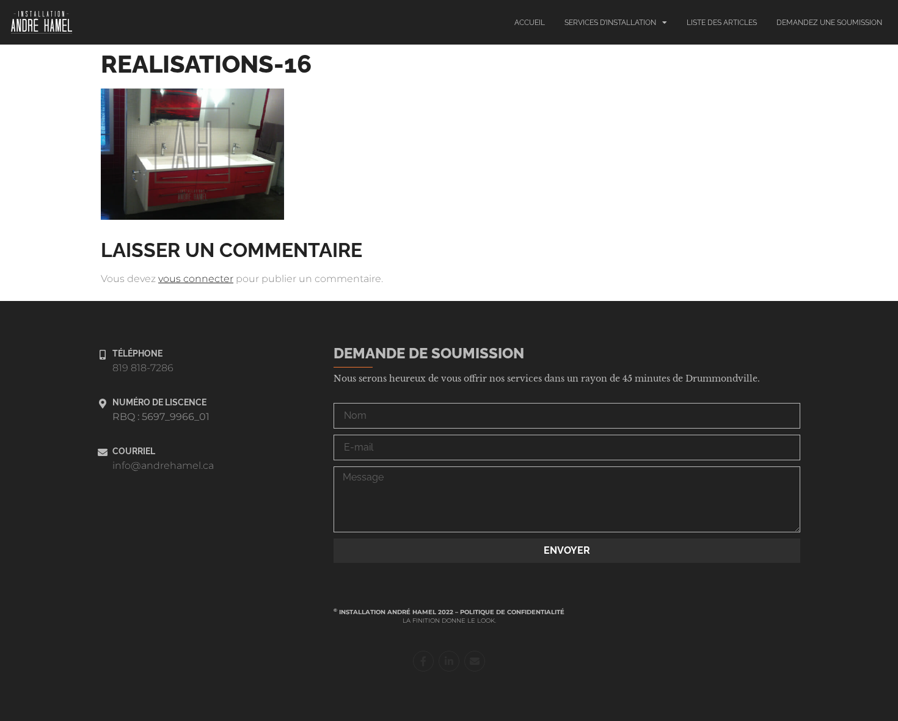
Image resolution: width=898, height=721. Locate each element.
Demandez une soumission (829, 22)
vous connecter (195, 278)
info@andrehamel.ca (163, 465)
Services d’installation (610, 22)
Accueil (529, 22)
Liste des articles (722, 22)
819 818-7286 (142, 368)
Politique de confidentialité (512, 612)
